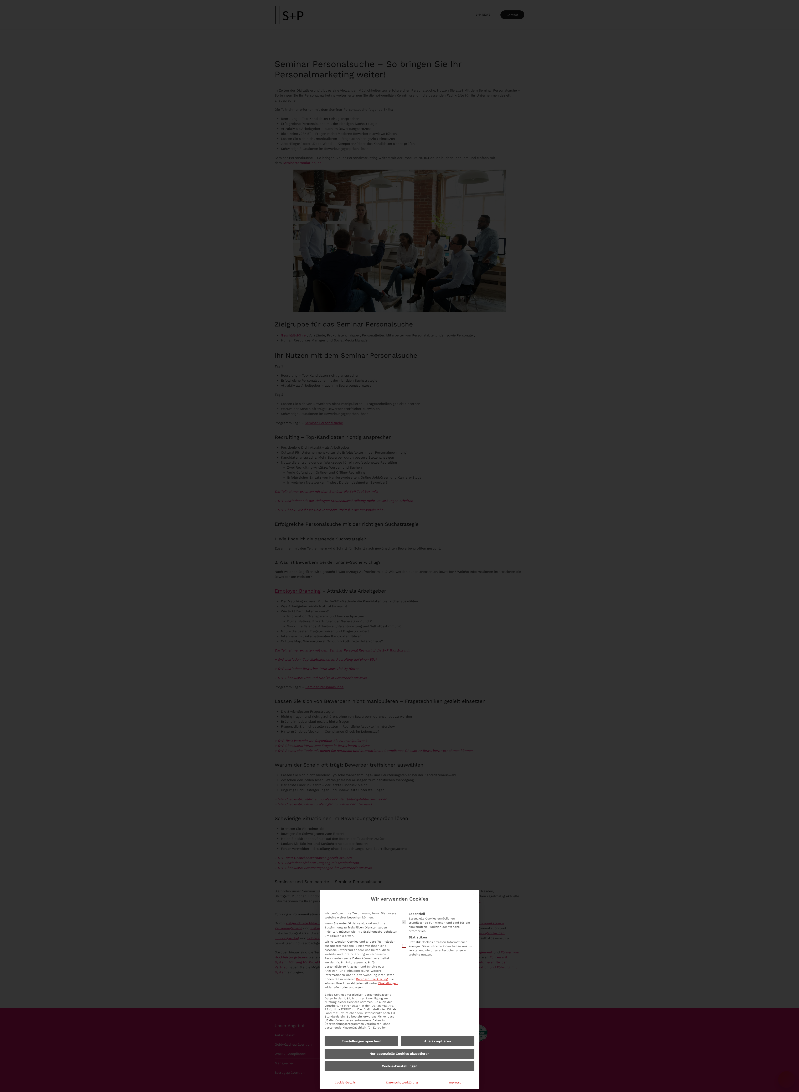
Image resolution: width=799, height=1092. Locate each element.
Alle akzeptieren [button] (437, 1041)
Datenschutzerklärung (372, 979)
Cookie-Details (345, 1082)
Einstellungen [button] (388, 983)
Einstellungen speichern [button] (361, 1041)
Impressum (456, 1082)
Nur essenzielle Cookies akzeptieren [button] (399, 1054)
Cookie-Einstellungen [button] (399, 1066)
